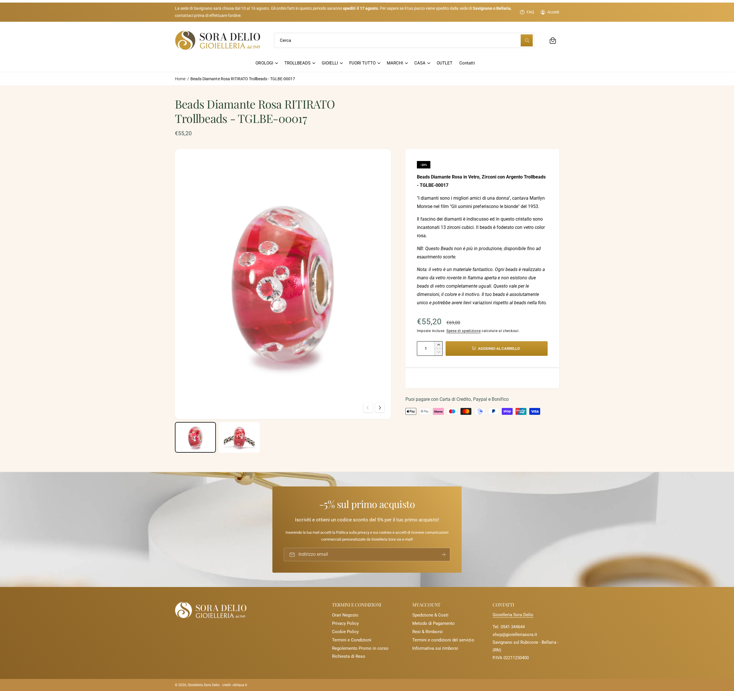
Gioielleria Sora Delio (513, 614)
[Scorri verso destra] (379, 407)
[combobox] (404, 40)
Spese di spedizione (463, 331)
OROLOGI (264, 63)
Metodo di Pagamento (433, 623)
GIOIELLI (330, 63)
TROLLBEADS (297, 63)
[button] (552, 40)
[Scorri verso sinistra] (367, 407)
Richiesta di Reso (348, 656)
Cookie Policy (345, 631)
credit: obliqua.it (234, 685)
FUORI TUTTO (362, 63)
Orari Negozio (345, 615)
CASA (419, 63)
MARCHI (395, 63)
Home (180, 78)
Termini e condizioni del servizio (443, 640)
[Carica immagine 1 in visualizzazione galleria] (195, 437)
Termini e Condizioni (351, 640)
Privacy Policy (345, 623)
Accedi (553, 12)
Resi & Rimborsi (427, 631)
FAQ (530, 12)
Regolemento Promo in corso (360, 648)
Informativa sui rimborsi (435, 648)
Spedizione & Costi (430, 615)
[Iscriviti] (443, 554)
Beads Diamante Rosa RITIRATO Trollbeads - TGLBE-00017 (242, 78)
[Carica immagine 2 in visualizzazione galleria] (239, 437)
